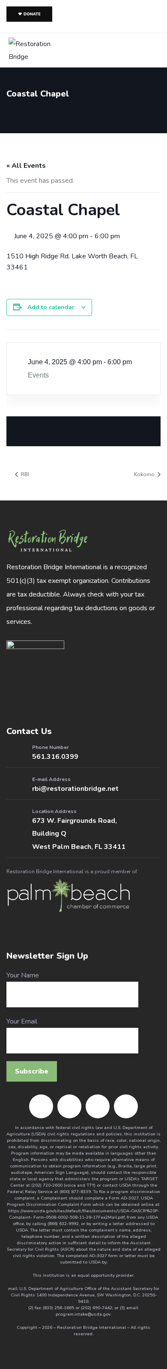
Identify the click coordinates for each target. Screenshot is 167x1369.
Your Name (22, 975)
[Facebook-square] (41, 1106)
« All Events (26, 165)
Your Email (21, 1021)
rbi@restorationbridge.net (75, 788)
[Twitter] (98, 1106)
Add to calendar (51, 307)
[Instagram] (69, 1106)
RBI (24, 474)
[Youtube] (126, 1106)
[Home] (47, 541)
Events (38, 375)
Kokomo (145, 474)
